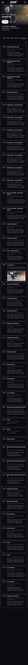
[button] (26, 42)
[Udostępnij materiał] (14, 22)
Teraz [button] (8, 38)
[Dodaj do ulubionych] (10, 22)
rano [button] (11, 38)
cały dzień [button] (23, 38)
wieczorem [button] (17, 38)
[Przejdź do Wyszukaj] (25, 2)
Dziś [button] (4, 38)
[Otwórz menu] (3, 2)
